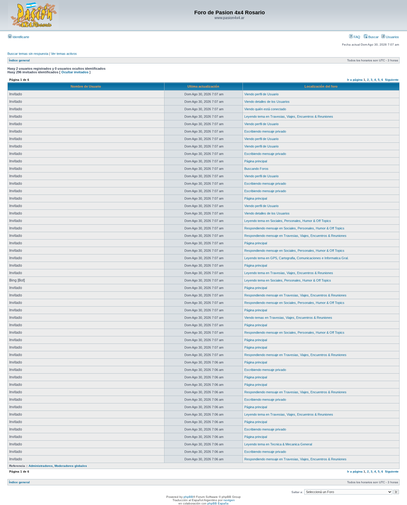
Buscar (373, 37)
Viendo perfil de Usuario (261, 94)
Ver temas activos (64, 53)
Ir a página (355, 79)
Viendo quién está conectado (265, 109)
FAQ (356, 37)
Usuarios (392, 37)
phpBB (188, 496)
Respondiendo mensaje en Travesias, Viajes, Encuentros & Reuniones (295, 235)
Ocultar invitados (74, 72)
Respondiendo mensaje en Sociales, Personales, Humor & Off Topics (294, 228)
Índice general (19, 60)
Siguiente (392, 79)
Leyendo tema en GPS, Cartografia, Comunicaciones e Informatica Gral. (296, 258)
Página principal (255, 161)
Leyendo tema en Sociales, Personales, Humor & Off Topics (287, 221)
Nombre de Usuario (86, 86)
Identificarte (20, 37)
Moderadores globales (71, 465)
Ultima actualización (203, 86)
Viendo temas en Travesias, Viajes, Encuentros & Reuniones (288, 317)
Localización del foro (321, 86)
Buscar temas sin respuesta (27, 53)
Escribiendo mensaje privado (265, 131)
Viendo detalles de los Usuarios (267, 101)
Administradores (41, 465)
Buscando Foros (256, 168)
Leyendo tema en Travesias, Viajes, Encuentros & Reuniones (288, 116)
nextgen (229, 500)
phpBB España (218, 503)
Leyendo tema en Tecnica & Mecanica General (278, 444)
